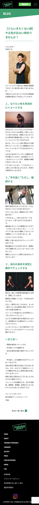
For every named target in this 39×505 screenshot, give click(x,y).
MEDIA (6, 465)
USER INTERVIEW (9, 460)
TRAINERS (7, 447)
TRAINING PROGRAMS (11, 443)
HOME (6, 434)
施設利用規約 (8, 487)
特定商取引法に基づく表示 (13, 483)
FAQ (5, 469)
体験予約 (24, 4)
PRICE (6, 456)
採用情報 (7, 474)
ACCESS (6, 451)
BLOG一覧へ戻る (18, 411)
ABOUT (6, 438)
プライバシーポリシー (12, 479)
